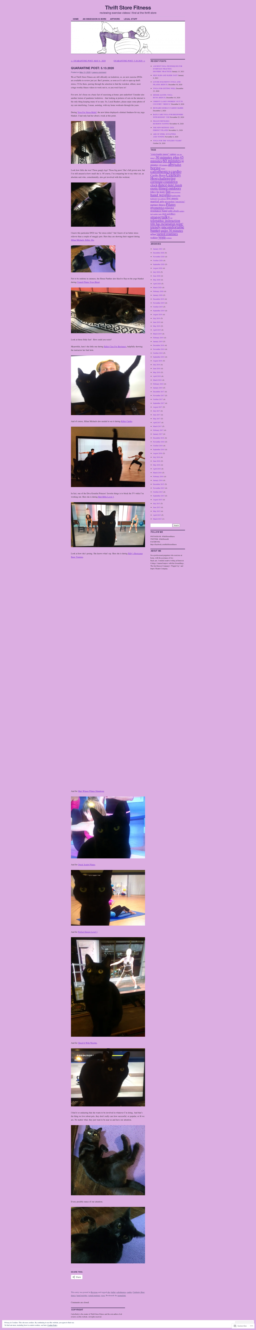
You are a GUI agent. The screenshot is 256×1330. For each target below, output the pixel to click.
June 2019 (156, 322)
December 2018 (158, 345)
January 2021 (158, 249)
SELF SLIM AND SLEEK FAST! (165, 75)
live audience (162, 199)
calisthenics (121, 1292)
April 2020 (157, 283)
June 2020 (156, 276)
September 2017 (158, 403)
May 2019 (156, 326)
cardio (129, 1292)
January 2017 (158, 434)
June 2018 (156, 368)
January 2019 (158, 341)
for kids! (160, 191)
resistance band (158, 210)
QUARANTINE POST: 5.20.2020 (129, 60)
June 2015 (156, 507)
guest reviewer (175, 192)
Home (76, 19)
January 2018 (158, 387)
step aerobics (168, 213)
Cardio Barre (158, 175)
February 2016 (158, 476)
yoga (103, 1295)
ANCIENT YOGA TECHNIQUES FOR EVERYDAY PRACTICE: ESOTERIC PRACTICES (167, 69)
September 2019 (158, 310)
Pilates (171, 204)
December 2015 (158, 484)
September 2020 (158, 264)
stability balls (157, 214)
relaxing (169, 207)
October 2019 (158, 306)
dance (73, 1295)
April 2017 (157, 422)
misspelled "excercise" (175, 201)
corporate (156, 181)
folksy (153, 191)
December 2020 (158, 252)
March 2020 (157, 287)
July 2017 (156, 411)
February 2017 (158, 430)
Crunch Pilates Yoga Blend (88, 282)
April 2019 (157, 330)
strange (155, 216)
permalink (122, 1295)
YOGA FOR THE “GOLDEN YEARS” (167, 140)
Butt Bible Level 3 (106, 496)
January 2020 (158, 295)
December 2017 (158, 391)
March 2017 (157, 426)
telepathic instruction (165, 220)
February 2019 (158, 337)
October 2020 (158, 260)
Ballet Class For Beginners (115, 346)
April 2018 (157, 376)
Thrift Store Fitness (128, 7)
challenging (167, 178)
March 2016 (157, 472)
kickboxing (153, 199)
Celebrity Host (138, 1292)
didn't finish (175, 185)
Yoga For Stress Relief (86, 112)
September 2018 (158, 357)
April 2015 (157, 515)
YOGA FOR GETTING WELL (164, 88)
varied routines (94, 1295)
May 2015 (156, 511)
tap (171, 218)
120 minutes (163, 165)
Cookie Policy (52, 1325)
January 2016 (158, 480)
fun (168, 191)
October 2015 (158, 492)
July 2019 (156, 318)
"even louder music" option (163, 154)
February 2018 (158, 384)
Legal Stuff (130, 19)
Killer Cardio (126, 421)
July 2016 (156, 457)
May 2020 (156, 279)
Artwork (115, 19)
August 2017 (157, 407)
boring (155, 167)
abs (108, 1292)
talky (165, 217)
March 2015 (157, 519)
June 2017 (156, 414)
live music (172, 198)
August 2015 (157, 499)
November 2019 (158, 303)
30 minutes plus (167, 157)
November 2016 (158, 441)
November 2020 (158, 256)
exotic (154, 188)
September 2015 (158, 495)
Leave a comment (99, 72)
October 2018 (158, 353)
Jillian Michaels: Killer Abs (82, 240)
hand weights (82, 1295)
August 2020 (157, 268)
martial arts (157, 201)
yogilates (169, 238)
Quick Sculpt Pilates (86, 864)
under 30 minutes (172, 230)
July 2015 (156, 503)
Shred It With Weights (87, 1042)
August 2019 (157, 314)
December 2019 (158, 299)
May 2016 (156, 465)
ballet (113, 1292)
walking (154, 237)
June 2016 (156, 461)
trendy (155, 227)
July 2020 (156, 272)
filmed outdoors (170, 188)
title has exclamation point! (166, 224)
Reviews (94, 1292)
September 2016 (158, 449)
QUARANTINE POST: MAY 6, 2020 (88, 60)
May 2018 (156, 372)
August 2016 (157, 453)
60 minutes (172, 160)
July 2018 (156, 364)
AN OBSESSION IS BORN (94, 19)
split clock (173, 210)
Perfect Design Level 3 (87, 931)
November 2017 (158, 395)
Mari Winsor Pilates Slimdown (91, 791)
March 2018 (157, 380)
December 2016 (158, 438)
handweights (175, 195)
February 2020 (158, 291)
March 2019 (157, 333)
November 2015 (158, 488)
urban (153, 234)
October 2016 (158, 445)
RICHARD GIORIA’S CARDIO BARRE (168, 108)
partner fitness (157, 204)
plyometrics (157, 207)
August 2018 (157, 360)
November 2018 (158, 349)
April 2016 (157, 468)
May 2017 (156, 418)
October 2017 (158, 399)
